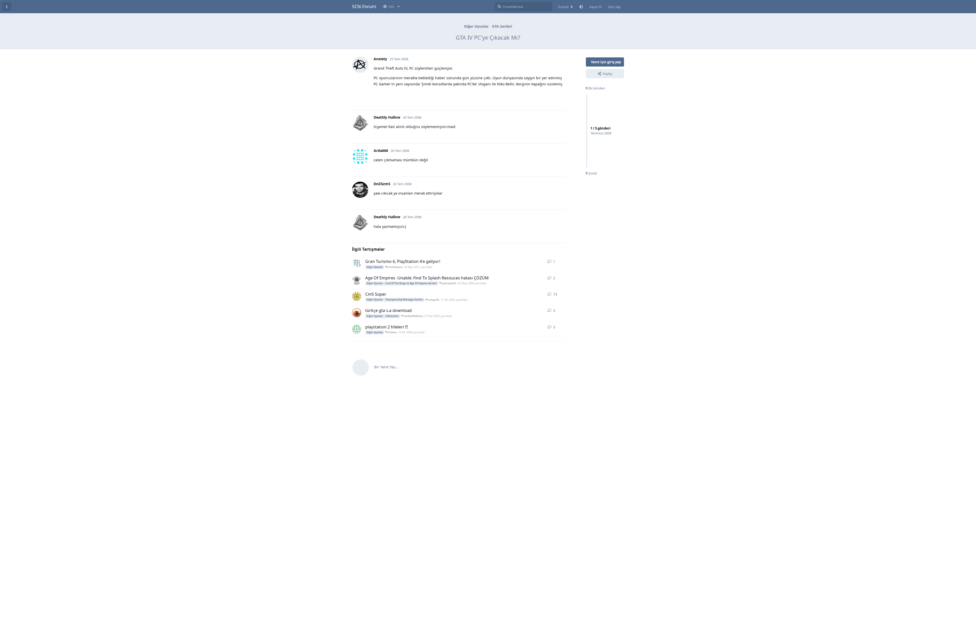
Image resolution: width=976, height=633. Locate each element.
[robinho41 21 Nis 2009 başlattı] (356, 280)
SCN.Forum (364, 6)
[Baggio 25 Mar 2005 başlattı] (356, 296)
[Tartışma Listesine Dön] (6, 6)
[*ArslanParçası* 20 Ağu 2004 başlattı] (356, 329)
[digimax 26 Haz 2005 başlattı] (356, 312)
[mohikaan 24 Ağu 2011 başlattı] (356, 263)
